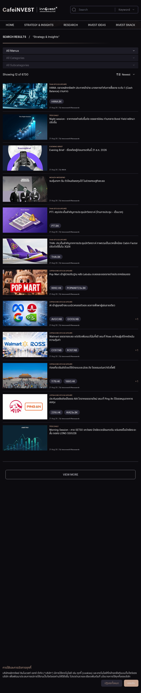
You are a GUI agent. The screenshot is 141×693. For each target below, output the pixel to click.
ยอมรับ (131, 683)
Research (71, 25)
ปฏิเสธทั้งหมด (112, 683)
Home (10, 25)
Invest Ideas (97, 25)
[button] (93, 96)
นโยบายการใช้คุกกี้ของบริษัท (115, 676)
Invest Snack (125, 25)
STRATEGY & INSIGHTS (38, 25)
